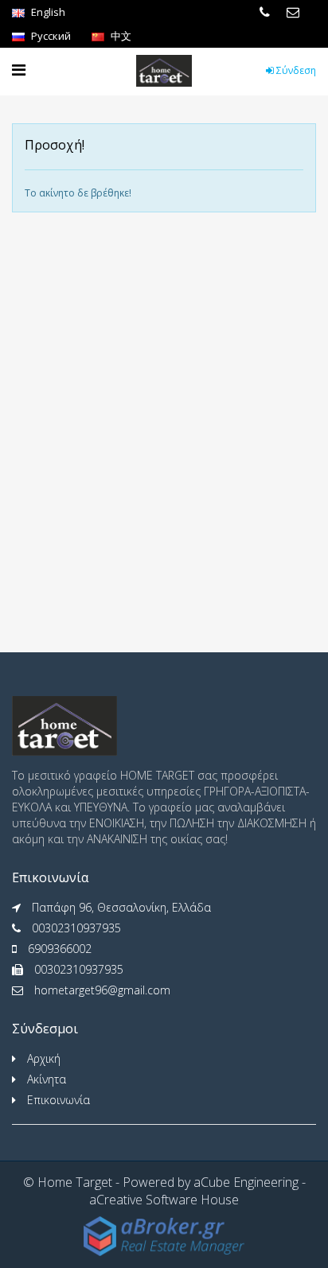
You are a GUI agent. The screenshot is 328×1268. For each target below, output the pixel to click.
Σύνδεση (295, 70)
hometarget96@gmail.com (102, 990)
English (47, 12)
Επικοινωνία (58, 1099)
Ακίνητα (46, 1079)
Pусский (50, 36)
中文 (119, 36)
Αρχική (44, 1058)
